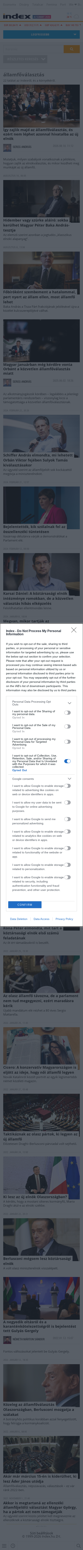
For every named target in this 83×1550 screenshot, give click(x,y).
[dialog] (41, 775)
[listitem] (41, 703)
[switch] (67, 713)
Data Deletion (18, 919)
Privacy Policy (64, 919)
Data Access (41, 919)
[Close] (75, 631)
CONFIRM (25, 904)
